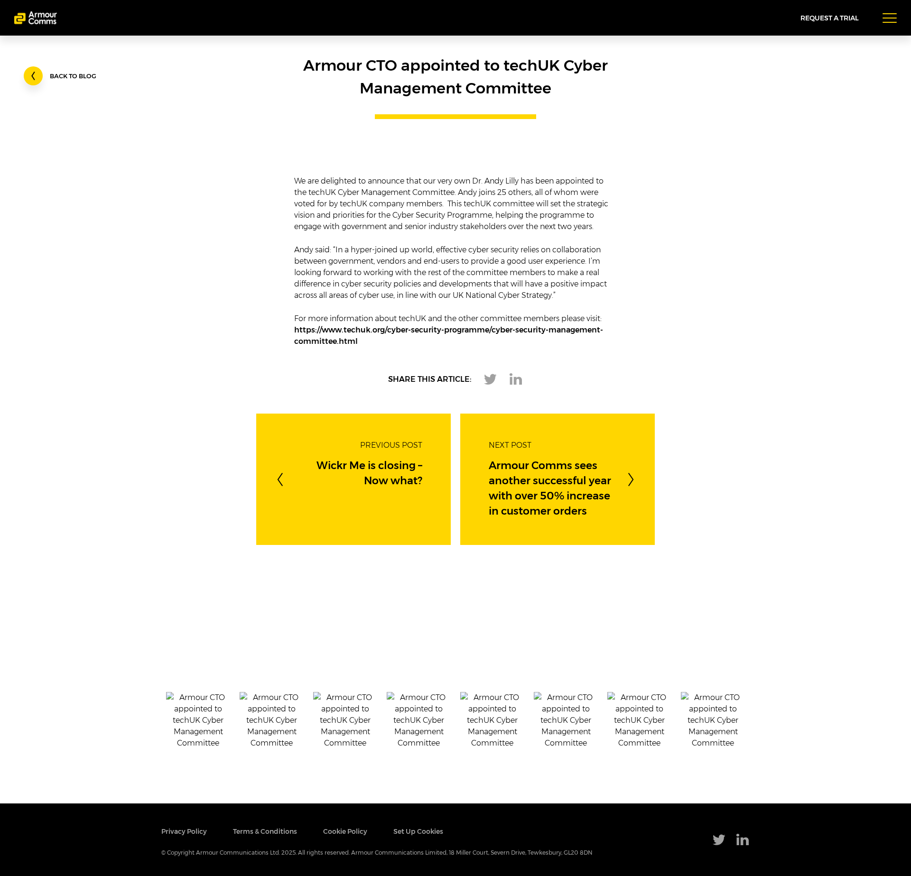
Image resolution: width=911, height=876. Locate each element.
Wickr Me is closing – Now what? (369, 473)
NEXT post (510, 445)
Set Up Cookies (418, 832)
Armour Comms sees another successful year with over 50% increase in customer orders (550, 488)
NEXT (631, 479)
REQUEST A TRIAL (829, 18)
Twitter (490, 379)
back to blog (73, 77)
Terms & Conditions (265, 832)
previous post (391, 445)
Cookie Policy (345, 832)
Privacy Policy (184, 832)
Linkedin (516, 379)
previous (280, 479)
